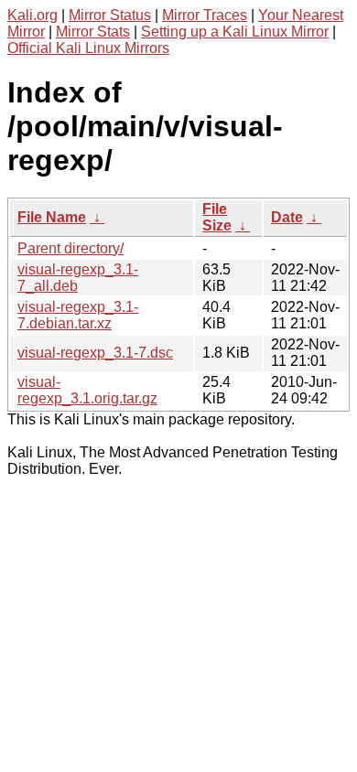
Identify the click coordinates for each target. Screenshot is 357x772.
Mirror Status (110, 15)
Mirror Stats (93, 31)
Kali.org (32, 15)
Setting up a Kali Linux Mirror (235, 31)
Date (287, 217)
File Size (217, 217)
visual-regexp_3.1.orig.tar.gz (87, 390)
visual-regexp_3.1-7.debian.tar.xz (77, 315)
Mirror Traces (204, 15)
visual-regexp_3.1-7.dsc (95, 352)
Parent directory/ (70, 248)
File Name (51, 217)
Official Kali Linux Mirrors (88, 48)
